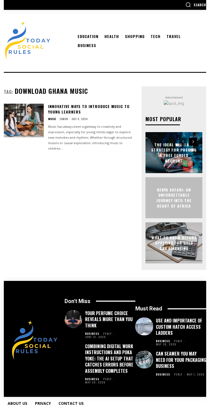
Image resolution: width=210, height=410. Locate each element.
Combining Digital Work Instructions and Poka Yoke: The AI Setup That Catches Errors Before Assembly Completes (109, 358)
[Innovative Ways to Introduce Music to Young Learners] (24, 120)
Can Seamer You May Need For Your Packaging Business (181, 359)
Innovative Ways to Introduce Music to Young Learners (89, 109)
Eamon (64, 119)
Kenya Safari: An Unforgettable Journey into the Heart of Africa (174, 198)
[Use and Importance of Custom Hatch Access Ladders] (144, 326)
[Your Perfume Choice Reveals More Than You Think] (73, 319)
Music (52, 119)
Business (92, 333)
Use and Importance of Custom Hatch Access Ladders (179, 326)
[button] (195, 4)
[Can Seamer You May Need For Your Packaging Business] (144, 359)
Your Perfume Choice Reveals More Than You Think (109, 319)
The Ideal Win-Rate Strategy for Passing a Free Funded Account (174, 153)
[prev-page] (183, 142)
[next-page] (193, 142)
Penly (107, 334)
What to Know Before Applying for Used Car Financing (174, 242)
